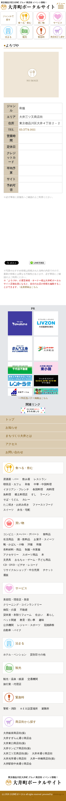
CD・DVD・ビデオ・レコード (20, 565)
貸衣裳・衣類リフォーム (17, 615)
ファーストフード (43, 504)
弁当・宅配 (23, 509)
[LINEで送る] (37, 262)
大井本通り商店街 (42, 753)
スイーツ (8, 509)
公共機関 (8, 625)
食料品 (47, 534)
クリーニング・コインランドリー (22, 604)
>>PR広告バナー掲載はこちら (33, 398)
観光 (18, 667)
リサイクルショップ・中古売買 (21, 570)
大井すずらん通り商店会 (17, 738)
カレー (26, 499)
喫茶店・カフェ (12, 484)
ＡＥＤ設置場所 (29, 708)
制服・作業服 (32, 549)
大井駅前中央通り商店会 (17, 763)
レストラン (40, 479)
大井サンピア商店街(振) (17, 748)
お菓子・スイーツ (44, 539)
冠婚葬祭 (49, 625)
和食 (27, 484)
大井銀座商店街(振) (14, 733)
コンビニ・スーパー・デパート (21, 534)
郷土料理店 (21, 494)
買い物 (19, 523)
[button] (60, 5)
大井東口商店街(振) (14, 743)
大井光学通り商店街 (14, 758)
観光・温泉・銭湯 (13, 679)
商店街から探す (25, 721)
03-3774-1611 (27, 129)
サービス (21, 588)
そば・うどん (11, 499)
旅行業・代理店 (12, 684)
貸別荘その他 (37, 654)
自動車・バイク (12, 630)
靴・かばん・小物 (13, 544)
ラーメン (45, 494)
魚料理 (7, 494)
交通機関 (32, 679)
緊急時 (19, 697)
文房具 (7, 559)
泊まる (19, 643)
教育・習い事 (27, 620)
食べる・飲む (24, 467)
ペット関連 (9, 620)
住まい (39, 615)
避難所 (45, 708)
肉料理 (50, 489)
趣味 (41, 620)
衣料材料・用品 (12, 549)
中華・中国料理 (43, 484)
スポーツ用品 (30, 554)
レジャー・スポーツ (28, 625)
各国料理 (38, 489)
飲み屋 (26, 479)
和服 (38, 544)
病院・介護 (9, 609)
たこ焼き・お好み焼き (16, 504)
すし (33, 494)
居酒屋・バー (11, 479)
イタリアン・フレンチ (16, 489)
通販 (5, 575)
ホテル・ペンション (14, 654)
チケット (48, 570)
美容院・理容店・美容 (16, 599)
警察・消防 (9, 708)
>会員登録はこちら (28, 287)
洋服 (30, 544)
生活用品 (8, 539)
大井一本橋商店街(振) (42, 758)
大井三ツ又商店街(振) (15, 753)
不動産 (23, 609)
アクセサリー (11, 554)
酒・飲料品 (23, 539)
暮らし (50, 615)
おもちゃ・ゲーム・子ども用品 (33, 559)
